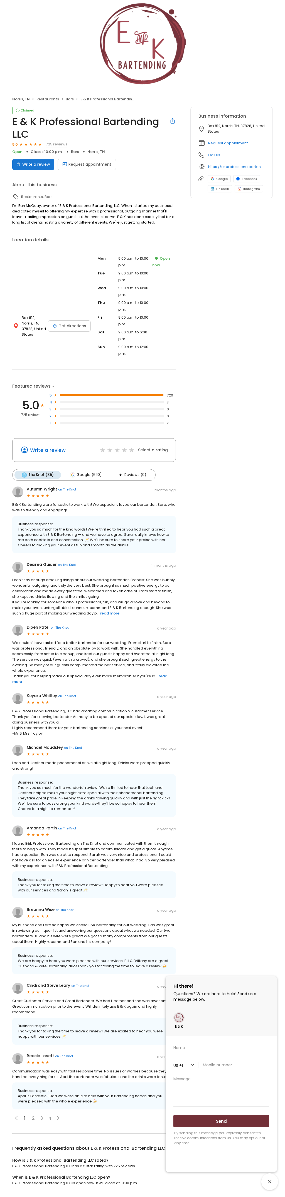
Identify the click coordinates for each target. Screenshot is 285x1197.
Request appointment (89, 164)
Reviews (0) (135, 474)
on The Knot (67, 489)
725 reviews (56, 144)
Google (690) (89, 474)
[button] (58, 1118)
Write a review (36, 164)
